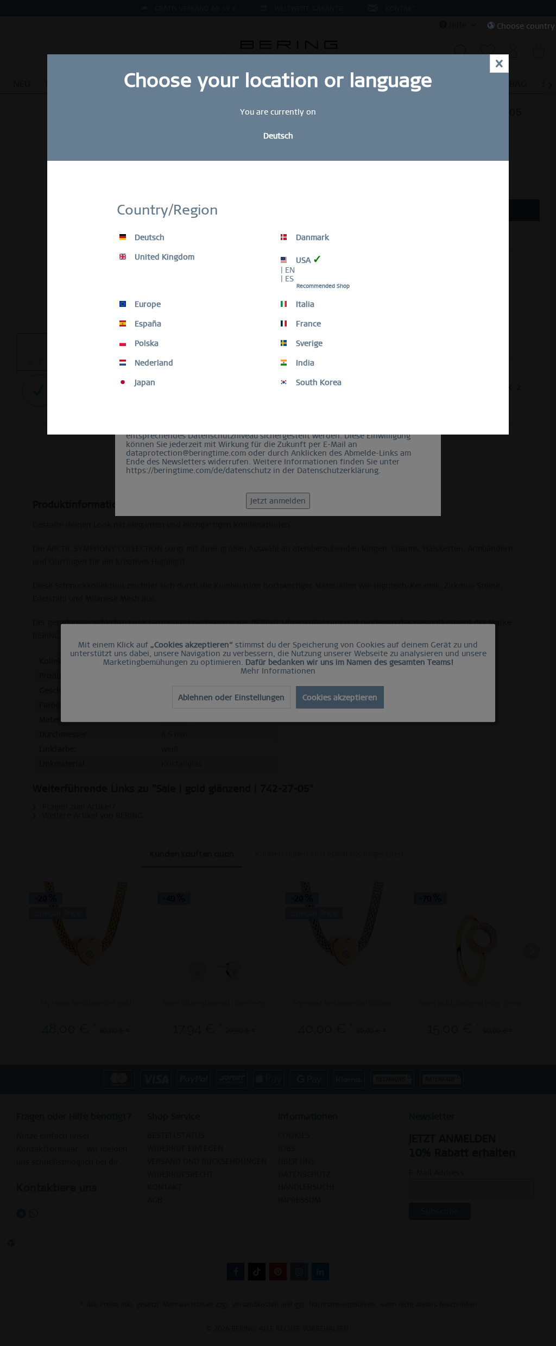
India (304, 362)
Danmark (311, 237)
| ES (287, 278)
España (146, 323)
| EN (288, 270)
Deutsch (148, 237)
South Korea (318, 382)
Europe (146, 304)
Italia (304, 304)
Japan (143, 382)
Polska (145, 343)
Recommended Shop (323, 286)
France (307, 323)
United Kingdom (163, 257)
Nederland (152, 362)
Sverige (308, 343)
